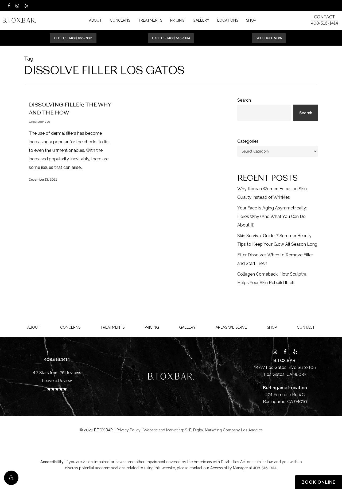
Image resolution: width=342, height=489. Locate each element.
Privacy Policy (128, 430)
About (33, 327)
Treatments (112, 327)
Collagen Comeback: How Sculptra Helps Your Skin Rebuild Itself (271, 278)
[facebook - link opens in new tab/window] (9, 5)
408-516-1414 (324, 23)
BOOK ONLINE (318, 482)
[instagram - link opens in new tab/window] (17, 5)
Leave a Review (57, 380)
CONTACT (324, 16)
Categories (248, 141)
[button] (11, 478)
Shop (272, 327)
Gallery (187, 327)
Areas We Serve (231, 327)
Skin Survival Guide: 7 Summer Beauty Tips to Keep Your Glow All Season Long (277, 240)
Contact (306, 327)
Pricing (152, 327)
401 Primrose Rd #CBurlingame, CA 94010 (285, 394)
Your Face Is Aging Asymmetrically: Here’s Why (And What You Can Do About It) (272, 216)
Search (244, 100)
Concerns (70, 327)
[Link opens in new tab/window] (275, 351)
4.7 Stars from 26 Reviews (57, 372)
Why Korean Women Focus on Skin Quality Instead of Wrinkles (272, 193)
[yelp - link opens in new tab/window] (26, 5)
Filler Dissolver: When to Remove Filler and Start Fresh (275, 259)
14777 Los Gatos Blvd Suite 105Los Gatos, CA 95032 (285, 367)
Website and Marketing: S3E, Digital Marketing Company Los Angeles (203, 430)
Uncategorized (39, 122)
